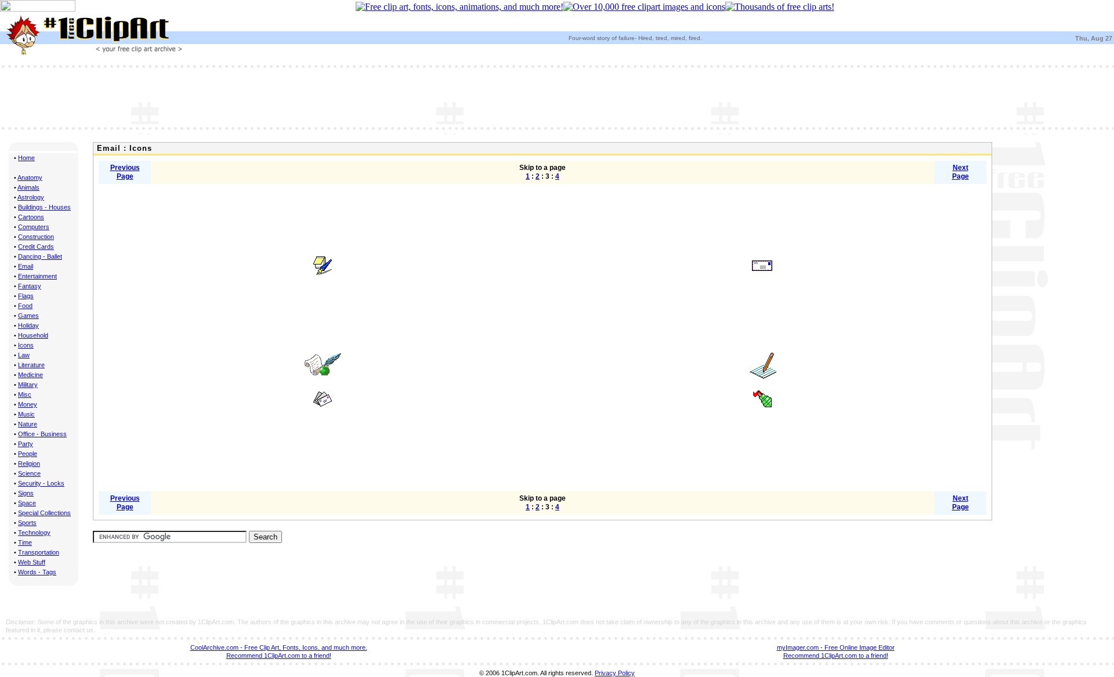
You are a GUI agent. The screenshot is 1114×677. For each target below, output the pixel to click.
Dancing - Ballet (40, 256)
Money (27, 404)
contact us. (79, 630)
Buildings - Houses (44, 207)
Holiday (28, 325)
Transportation (38, 552)
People (27, 453)
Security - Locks (41, 483)
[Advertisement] (557, 96)
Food (25, 305)
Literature (31, 364)
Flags (26, 295)
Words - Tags (37, 572)
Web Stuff (31, 562)
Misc (24, 394)
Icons (26, 345)
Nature (27, 424)
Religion (29, 463)
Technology (34, 532)
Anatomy (29, 177)
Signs (26, 493)
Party (25, 443)
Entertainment (37, 276)
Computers (33, 226)
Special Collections (44, 512)
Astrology (30, 197)
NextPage (960, 172)
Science (29, 473)
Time (25, 542)
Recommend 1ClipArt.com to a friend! (278, 655)
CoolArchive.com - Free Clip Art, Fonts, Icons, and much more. (278, 647)
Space (27, 502)
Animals (28, 187)
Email (25, 266)
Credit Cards (36, 246)
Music (26, 414)
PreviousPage (125, 172)
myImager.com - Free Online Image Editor (836, 647)
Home (26, 157)
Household (33, 335)
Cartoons (31, 216)
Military (28, 384)
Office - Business (42, 433)
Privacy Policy (615, 672)
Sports (27, 522)
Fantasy (29, 286)
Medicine (30, 374)
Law (24, 355)
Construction (36, 236)
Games (28, 315)
